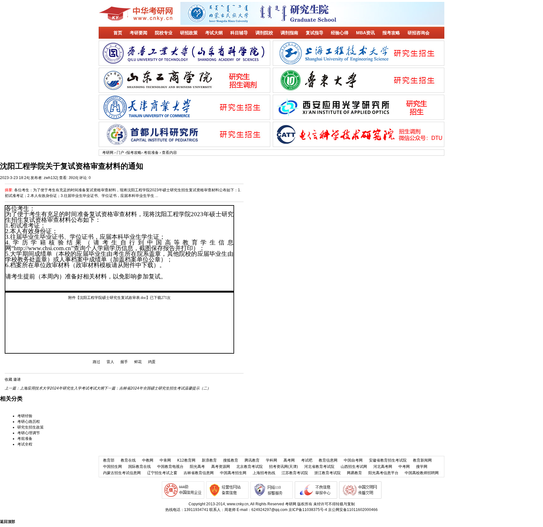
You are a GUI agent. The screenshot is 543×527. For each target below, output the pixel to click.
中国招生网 (112, 466)
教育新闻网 (422, 460)
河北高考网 (382, 466)
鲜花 (138, 362)
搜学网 (421, 466)
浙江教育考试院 (327, 473)
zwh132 (50, 178)
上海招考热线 (264, 473)
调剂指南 (289, 32)
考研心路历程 (28, 421)
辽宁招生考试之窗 (162, 473)
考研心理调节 (28, 433)
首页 (117, 32)
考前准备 (151, 152)
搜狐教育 (230, 460)
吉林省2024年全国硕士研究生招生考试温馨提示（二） (165, 388)
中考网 (404, 466)
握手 (124, 362)
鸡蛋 (152, 362)
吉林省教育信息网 (199, 473)
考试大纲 (214, 32)
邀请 (17, 379)
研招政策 (189, 32)
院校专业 (164, 32)
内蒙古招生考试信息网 (122, 473)
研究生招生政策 (30, 427)
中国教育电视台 (170, 466)
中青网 (165, 460)
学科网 (271, 460)
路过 (96, 362)
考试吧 (306, 460)
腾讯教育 (252, 460)
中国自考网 (353, 460)
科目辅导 (239, 32)
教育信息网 (328, 460)
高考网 (289, 460)
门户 (120, 152)
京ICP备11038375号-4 (307, 509)
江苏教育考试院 (295, 473)
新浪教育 (209, 460)
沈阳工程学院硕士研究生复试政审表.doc (113, 297)
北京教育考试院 (249, 466)
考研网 (107, 152)
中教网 (147, 460)
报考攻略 (391, 32)
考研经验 (24, 416)
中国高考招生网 (233, 473)
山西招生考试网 (354, 466)
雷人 (110, 362)
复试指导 (314, 32)
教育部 (108, 460)
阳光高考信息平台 (383, 473)
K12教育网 (186, 460)
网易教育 (354, 473)
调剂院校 (264, 32)
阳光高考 (197, 466)
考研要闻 (138, 32)
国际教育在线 (139, 466)
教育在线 (128, 460)
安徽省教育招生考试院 (388, 460)
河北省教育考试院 (319, 466)
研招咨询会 (419, 32)
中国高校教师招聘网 (422, 473)
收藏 (8, 379)
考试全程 (24, 444)
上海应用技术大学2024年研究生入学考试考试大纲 (62, 388)
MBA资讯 (365, 32)
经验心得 (339, 32)
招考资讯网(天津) (283, 466)
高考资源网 (220, 466)
